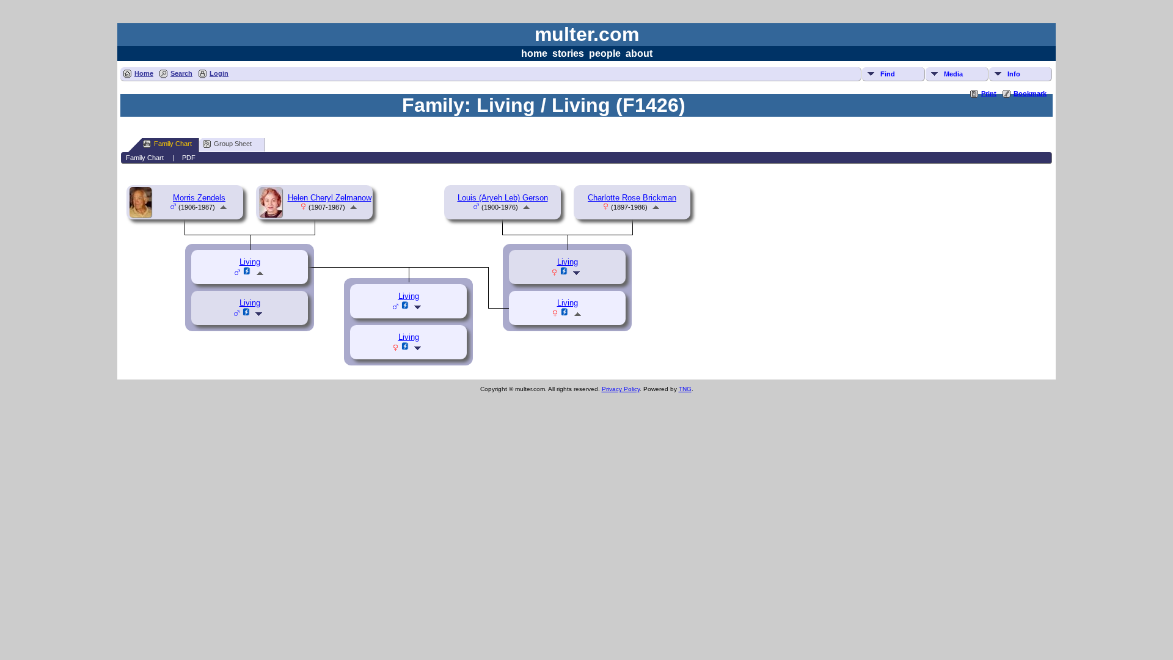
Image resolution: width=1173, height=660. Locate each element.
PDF (189, 157)
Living (249, 302)
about (639, 53)
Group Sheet (233, 143)
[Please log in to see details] (246, 314)
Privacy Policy (621, 389)
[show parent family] (223, 206)
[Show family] (260, 313)
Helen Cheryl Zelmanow (329, 197)
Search (181, 73)
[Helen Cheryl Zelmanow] (272, 214)
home (534, 53)
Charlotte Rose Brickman (632, 197)
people (605, 53)
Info (1013, 74)
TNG (685, 389)
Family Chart (173, 143)
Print (988, 93)
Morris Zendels (199, 197)
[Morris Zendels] (142, 214)
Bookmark (1030, 93)
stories (568, 53)
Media (953, 74)
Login (219, 73)
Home (143, 73)
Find (887, 74)
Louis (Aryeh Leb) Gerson (503, 197)
